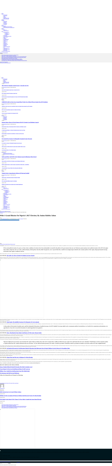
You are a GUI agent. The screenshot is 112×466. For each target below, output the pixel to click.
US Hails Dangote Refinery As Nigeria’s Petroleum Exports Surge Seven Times (13, 130)
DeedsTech (18, 462)
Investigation (5, 15)
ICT (4, 47)
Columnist (5, 38)
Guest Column (6, 41)
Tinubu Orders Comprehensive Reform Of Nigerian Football (15, 173)
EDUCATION (6, 194)
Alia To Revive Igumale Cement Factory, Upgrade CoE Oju (15, 85)
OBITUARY (5, 206)
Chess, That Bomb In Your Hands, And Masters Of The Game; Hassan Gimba (24, 332)
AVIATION (5, 117)
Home (2, 13)
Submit (9, 463)
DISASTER (5, 35)
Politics (3, 19)
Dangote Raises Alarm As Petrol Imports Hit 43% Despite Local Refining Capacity (20, 122)
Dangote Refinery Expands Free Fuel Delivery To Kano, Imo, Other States (13, 133)
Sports (3, 28)
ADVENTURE (6, 44)
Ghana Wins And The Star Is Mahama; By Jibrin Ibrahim (20, 357)
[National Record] (5, 62)
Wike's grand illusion (15, 383)
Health (4, 37)
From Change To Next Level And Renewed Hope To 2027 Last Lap (15, 369)
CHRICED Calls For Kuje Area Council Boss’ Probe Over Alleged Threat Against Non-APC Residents (25, 102)
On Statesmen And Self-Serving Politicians (9, 373)
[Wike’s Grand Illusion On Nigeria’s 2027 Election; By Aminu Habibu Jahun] (17, 242)
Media (4, 16)
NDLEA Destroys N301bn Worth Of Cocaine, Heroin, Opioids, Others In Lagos (13, 146)
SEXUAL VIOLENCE (7, 46)
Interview (5, 17)
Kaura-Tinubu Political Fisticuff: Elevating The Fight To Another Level (16, 366)
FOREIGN (6, 34)
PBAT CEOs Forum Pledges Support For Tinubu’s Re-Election (11, 109)
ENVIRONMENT (6, 39)
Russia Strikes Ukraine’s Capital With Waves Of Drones (9, 58)
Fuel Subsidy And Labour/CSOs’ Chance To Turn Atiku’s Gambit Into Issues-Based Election (20, 399)
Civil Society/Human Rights (7, 36)
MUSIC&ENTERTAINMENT (8, 26)
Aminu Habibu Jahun (3, 383)
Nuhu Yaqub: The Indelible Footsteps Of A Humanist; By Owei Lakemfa (23, 322)
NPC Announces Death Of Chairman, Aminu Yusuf (9, 55)
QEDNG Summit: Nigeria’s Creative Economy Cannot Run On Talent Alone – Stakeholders (15, 164)
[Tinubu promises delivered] (17, 447)
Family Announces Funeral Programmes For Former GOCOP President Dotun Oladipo (14, 57)
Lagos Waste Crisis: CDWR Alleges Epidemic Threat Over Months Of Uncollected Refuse (14, 60)
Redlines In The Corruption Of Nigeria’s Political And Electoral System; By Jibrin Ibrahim (20, 395)
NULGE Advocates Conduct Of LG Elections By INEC (10, 113)
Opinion (5, 42)
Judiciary (5, 198)
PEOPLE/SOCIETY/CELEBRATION (9, 27)
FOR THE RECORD (7, 49)
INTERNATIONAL (6, 32)
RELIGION (5, 43)
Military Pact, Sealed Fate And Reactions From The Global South (15, 371)
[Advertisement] (26, 6)
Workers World (6, 40)
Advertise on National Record (6, 51)
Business (3, 20)
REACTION (5, 50)
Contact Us (5, 187)
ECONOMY (5, 23)
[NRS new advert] (22, 317)
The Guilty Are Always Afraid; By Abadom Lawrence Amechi (20, 255)
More (2, 31)
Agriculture (5, 24)
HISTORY (5, 202)
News (2, 14)
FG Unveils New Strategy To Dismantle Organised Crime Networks (17, 138)
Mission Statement (6, 30)
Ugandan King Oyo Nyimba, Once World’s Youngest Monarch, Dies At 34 (12, 59)
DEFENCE (5, 45)
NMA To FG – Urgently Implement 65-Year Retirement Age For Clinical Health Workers (14, 56)
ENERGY (5, 22)
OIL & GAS (5, 21)
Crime (2, 25)
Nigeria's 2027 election (9, 383)
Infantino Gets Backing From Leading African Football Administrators (12, 184)
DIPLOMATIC (7, 191)
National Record (5, 87)
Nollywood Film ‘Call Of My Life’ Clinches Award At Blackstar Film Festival (19, 156)
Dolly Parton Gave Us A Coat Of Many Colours (10, 391)
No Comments (21, 218)
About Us (3, 29)
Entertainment (4, 152)
